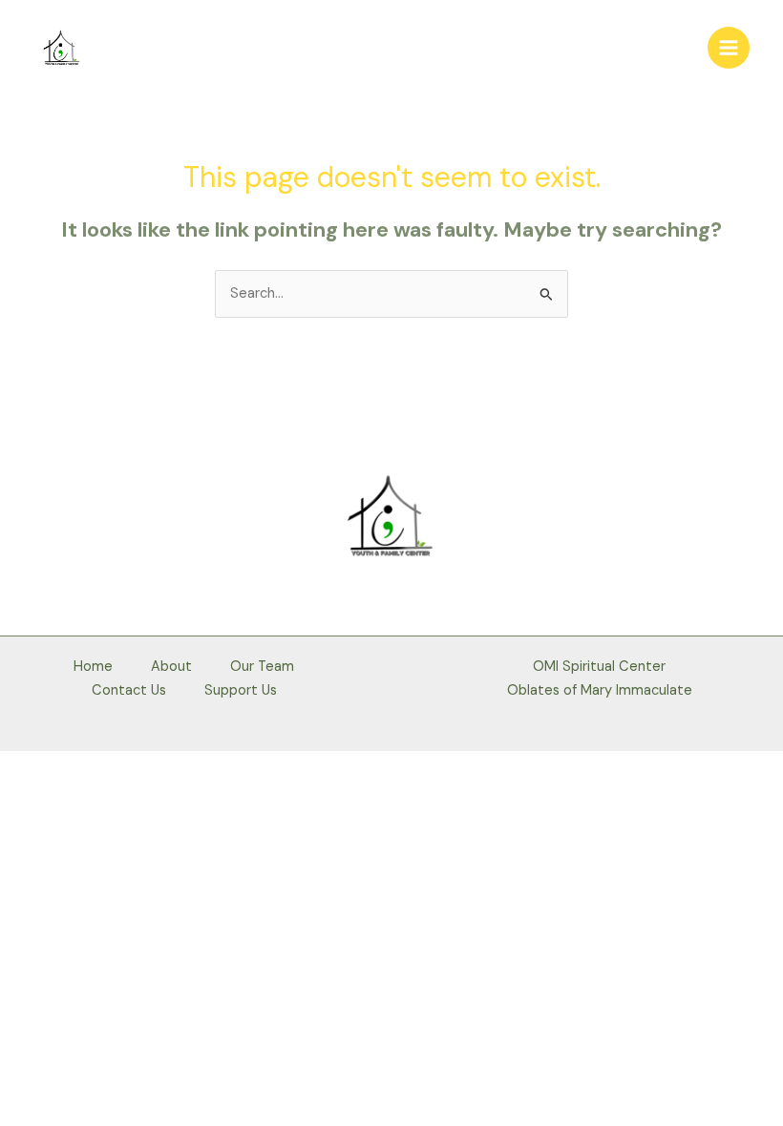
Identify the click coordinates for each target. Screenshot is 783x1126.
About (171, 666)
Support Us (240, 690)
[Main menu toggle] (729, 48)
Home (93, 666)
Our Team (262, 666)
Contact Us (129, 690)
